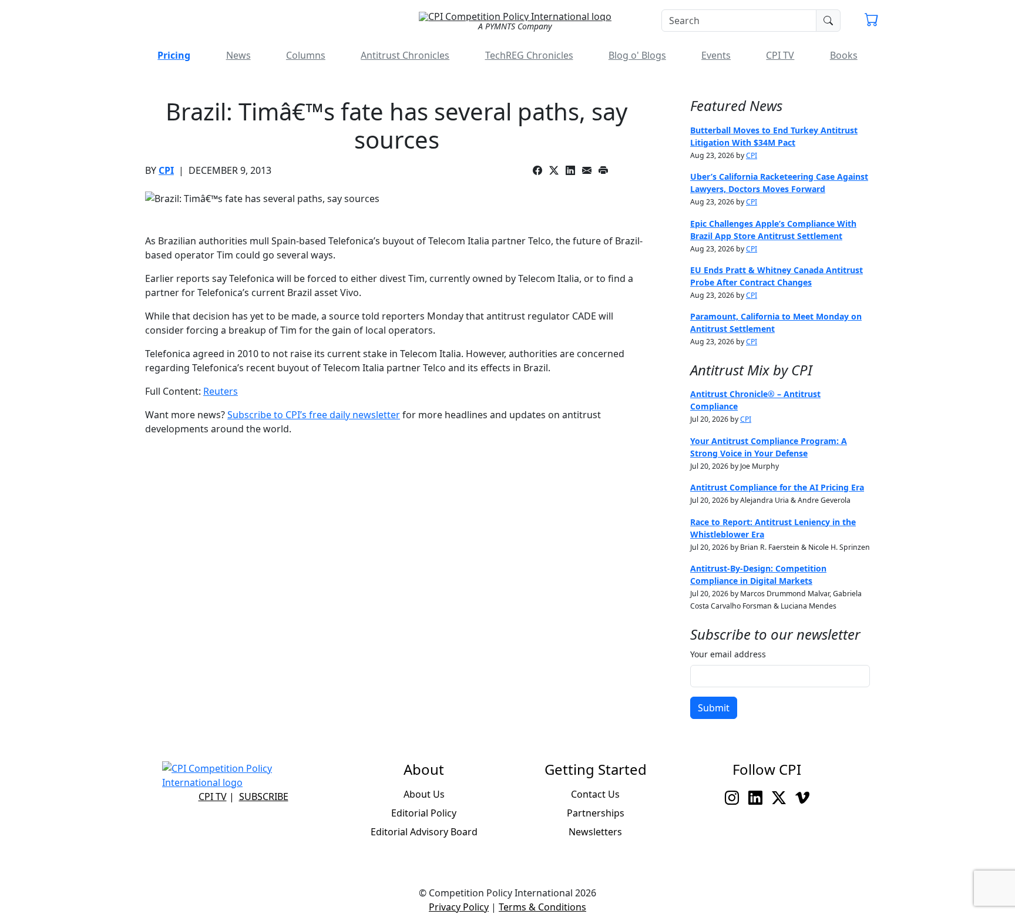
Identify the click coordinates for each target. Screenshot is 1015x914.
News (238, 55)
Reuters (220, 391)
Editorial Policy (423, 813)
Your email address (728, 654)
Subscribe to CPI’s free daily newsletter (313, 414)
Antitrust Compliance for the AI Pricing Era (777, 487)
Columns (305, 55)
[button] (872, 21)
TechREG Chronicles (529, 55)
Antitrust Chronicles (405, 55)
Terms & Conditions (542, 906)
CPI (166, 170)
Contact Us (595, 794)
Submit (714, 707)
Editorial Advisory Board (424, 831)
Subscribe (263, 796)
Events (716, 55)
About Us (424, 794)
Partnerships (595, 813)
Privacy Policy (459, 906)
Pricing (173, 55)
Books (844, 55)
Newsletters (595, 831)
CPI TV (780, 55)
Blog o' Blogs (637, 55)
